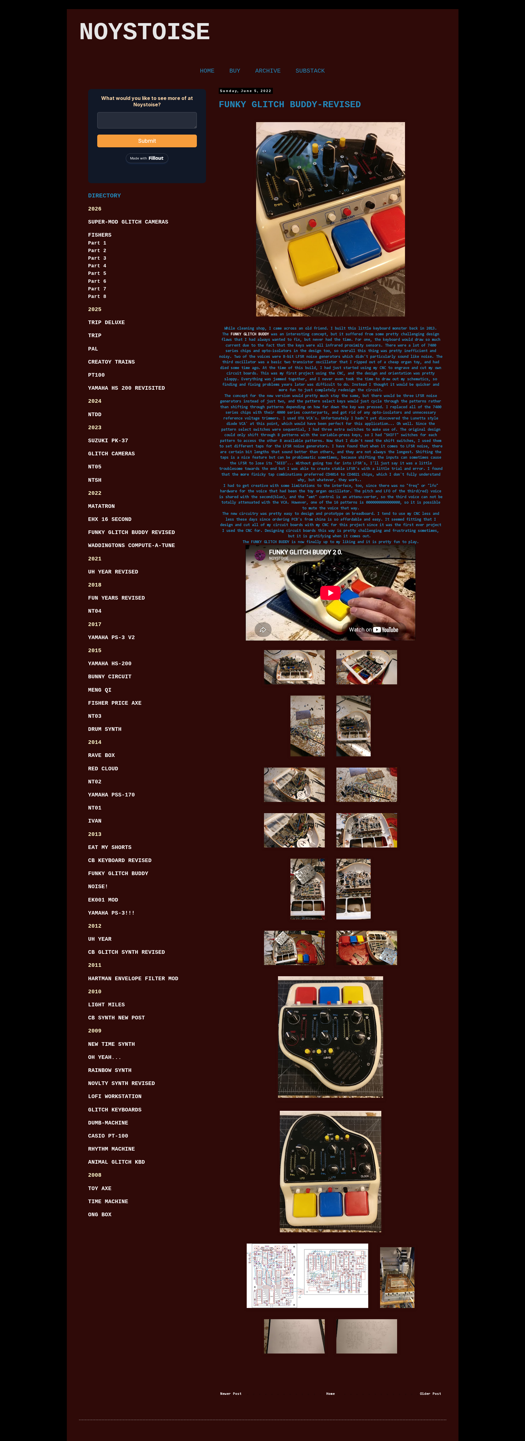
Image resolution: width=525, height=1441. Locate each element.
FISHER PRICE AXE (115, 703)
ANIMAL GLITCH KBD (116, 1162)
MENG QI (100, 690)
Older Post (430, 1394)
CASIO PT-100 (108, 1136)
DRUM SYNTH (105, 729)
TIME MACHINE (108, 1202)
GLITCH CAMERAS (111, 454)
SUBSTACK (310, 70)
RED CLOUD (103, 769)
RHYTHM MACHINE (111, 1149)
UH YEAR (100, 939)
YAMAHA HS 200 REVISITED (126, 388)
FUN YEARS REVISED (116, 598)
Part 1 (97, 243)
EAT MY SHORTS (110, 847)
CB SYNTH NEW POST (116, 1018)
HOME (207, 70)
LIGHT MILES (106, 1005)
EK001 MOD (103, 900)
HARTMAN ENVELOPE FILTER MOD (133, 979)
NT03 (94, 716)
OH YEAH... (105, 1057)
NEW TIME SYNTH (111, 1044)
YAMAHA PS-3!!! (111, 913)
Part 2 (97, 251)
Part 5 (97, 273)
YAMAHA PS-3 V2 (111, 638)
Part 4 (97, 266)
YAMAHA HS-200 (110, 664)
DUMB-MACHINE (108, 1123)
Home (330, 1394)
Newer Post (231, 1394)
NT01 (94, 808)
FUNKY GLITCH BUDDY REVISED (131, 532)
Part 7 (97, 289)
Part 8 (97, 296)
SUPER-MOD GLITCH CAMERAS (128, 222)
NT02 (94, 782)
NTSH (94, 480)
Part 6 (97, 281)
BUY (234, 70)
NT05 (94, 467)
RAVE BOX (101, 755)
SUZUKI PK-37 (108, 441)
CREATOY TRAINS (111, 362)
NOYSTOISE (144, 32)
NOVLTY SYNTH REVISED (121, 1083)
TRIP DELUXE (106, 323)
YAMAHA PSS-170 (111, 795)
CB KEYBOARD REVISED (120, 860)
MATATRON (101, 506)
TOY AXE (100, 1189)
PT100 (96, 375)
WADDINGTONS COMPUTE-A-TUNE (131, 546)
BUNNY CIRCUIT (110, 677)
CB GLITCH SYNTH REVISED (126, 952)
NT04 (94, 611)
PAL (93, 349)
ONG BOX (100, 1215)
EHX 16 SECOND (110, 519)
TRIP (94, 336)
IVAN (94, 821)
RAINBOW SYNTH (110, 1070)
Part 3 (97, 258)
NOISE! (98, 887)
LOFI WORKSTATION (115, 1097)
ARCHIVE (268, 70)
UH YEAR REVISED (113, 572)
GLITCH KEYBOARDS (115, 1110)
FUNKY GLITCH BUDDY (250, 334)
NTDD (94, 415)
